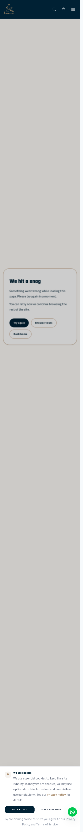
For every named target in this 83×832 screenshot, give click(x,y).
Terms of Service (47, 824)
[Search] (54, 9)
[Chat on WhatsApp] (72, 812)
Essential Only (51, 809)
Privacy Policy (56, 795)
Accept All (19, 809)
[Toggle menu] (73, 9)
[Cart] (63, 9)
